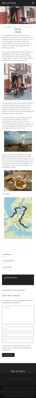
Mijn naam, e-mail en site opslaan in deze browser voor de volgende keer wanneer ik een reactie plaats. (17, 348)
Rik (19, 27)
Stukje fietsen (27, 27)
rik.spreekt (27, 378)
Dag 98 (4, 263)
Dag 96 (4, 256)
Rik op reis (9, 3)
